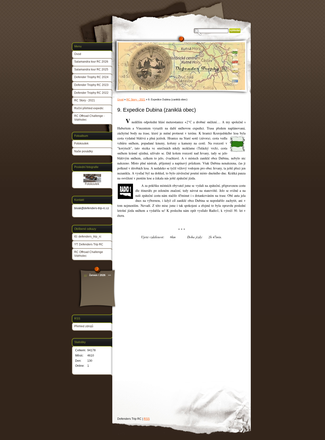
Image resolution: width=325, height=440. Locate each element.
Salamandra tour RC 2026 (91, 61)
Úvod (120, 99)
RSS (147, 418)
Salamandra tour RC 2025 (91, 69)
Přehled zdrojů (83, 326)
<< (85, 275)
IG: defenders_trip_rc (87, 236)
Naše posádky (83, 151)
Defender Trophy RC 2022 (91, 92)
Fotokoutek (81, 143)
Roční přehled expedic (88, 108)
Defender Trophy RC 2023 (91, 85)
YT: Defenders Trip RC (88, 244)
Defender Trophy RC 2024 (91, 77)
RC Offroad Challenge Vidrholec (88, 253)
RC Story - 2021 (135, 99)
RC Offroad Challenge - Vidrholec (89, 117)
